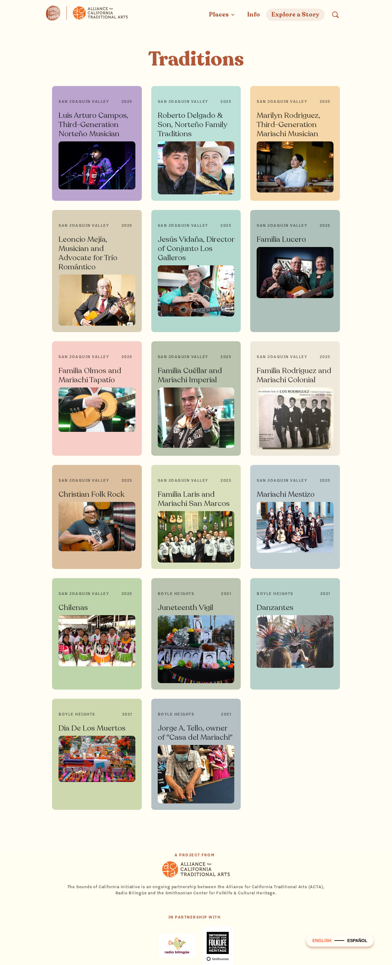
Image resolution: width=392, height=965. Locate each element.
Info (253, 14)
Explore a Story (295, 14)
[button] (222, 15)
